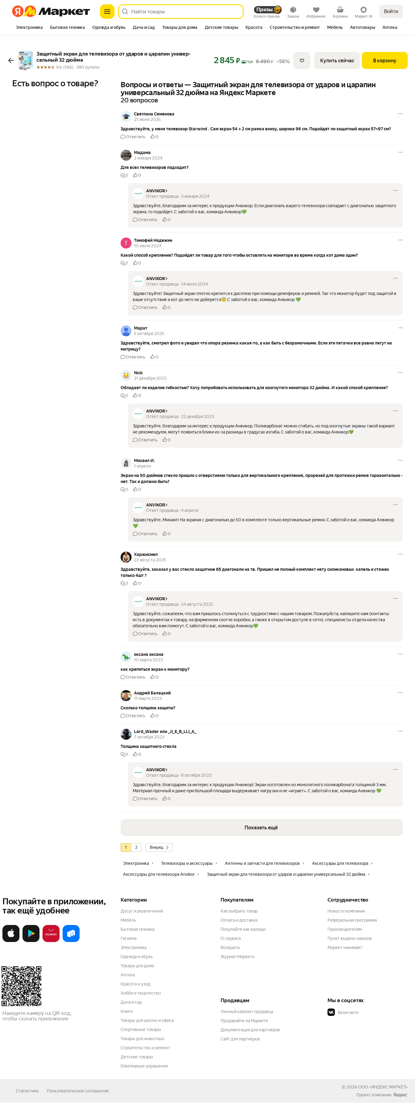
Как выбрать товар (239, 911)
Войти (391, 11)
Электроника (133, 947)
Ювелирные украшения (144, 1066)
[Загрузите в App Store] (10, 941)
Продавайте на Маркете (244, 1020)
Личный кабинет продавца (247, 1011)
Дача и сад (131, 1002)
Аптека (128, 974)
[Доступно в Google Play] (30, 941)
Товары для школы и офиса (147, 1020)
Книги (126, 1011)
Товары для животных (142, 1038)
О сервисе (231, 938)
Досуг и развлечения (142, 911)
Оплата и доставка (239, 920)
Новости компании (346, 911)
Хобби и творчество (141, 993)
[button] (262, 129)
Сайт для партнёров (240, 1038)
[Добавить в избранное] (301, 60)
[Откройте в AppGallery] (51, 941)
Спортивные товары (141, 1029)
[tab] (29, 28)
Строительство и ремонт (145, 1047)
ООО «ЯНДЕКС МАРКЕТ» (383, 1086)
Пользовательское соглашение (78, 1090)
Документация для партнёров (250, 1029)
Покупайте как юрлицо (243, 929)
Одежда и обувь (137, 956)
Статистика (27, 1090)
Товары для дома (137, 965)
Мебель (128, 920)
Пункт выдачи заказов (350, 938)
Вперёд (156, 847)
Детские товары (137, 1056)
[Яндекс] (400, 1094)
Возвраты (230, 947)
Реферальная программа (352, 920)
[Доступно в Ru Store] (71, 941)
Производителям (345, 929)
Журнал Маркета (237, 956)
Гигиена (128, 938)
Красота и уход (135, 983)
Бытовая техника (137, 929)
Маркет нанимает (345, 947)
